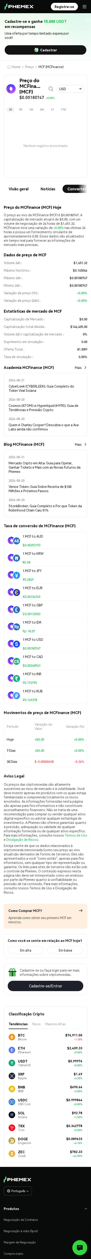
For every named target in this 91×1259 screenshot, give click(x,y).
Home (16, 67)
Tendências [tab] (18, 1024)
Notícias (48, 188)
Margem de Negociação (20, 1242)
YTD (63, 109)
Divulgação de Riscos (22, 839)
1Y (52, 109)
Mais (78, 367)
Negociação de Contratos (21, 1220)
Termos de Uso (76, 835)
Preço (29, 67)
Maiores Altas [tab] (55, 1024)
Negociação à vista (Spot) (21, 1231)
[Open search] (51, 89)
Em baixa (65, 950)
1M (31, 109)
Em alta (25, 950)
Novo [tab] (36, 1024)
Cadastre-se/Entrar (45, 985)
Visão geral (18, 188)
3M (42, 109)
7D (20, 109)
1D (10, 109)
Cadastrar (48, 50)
